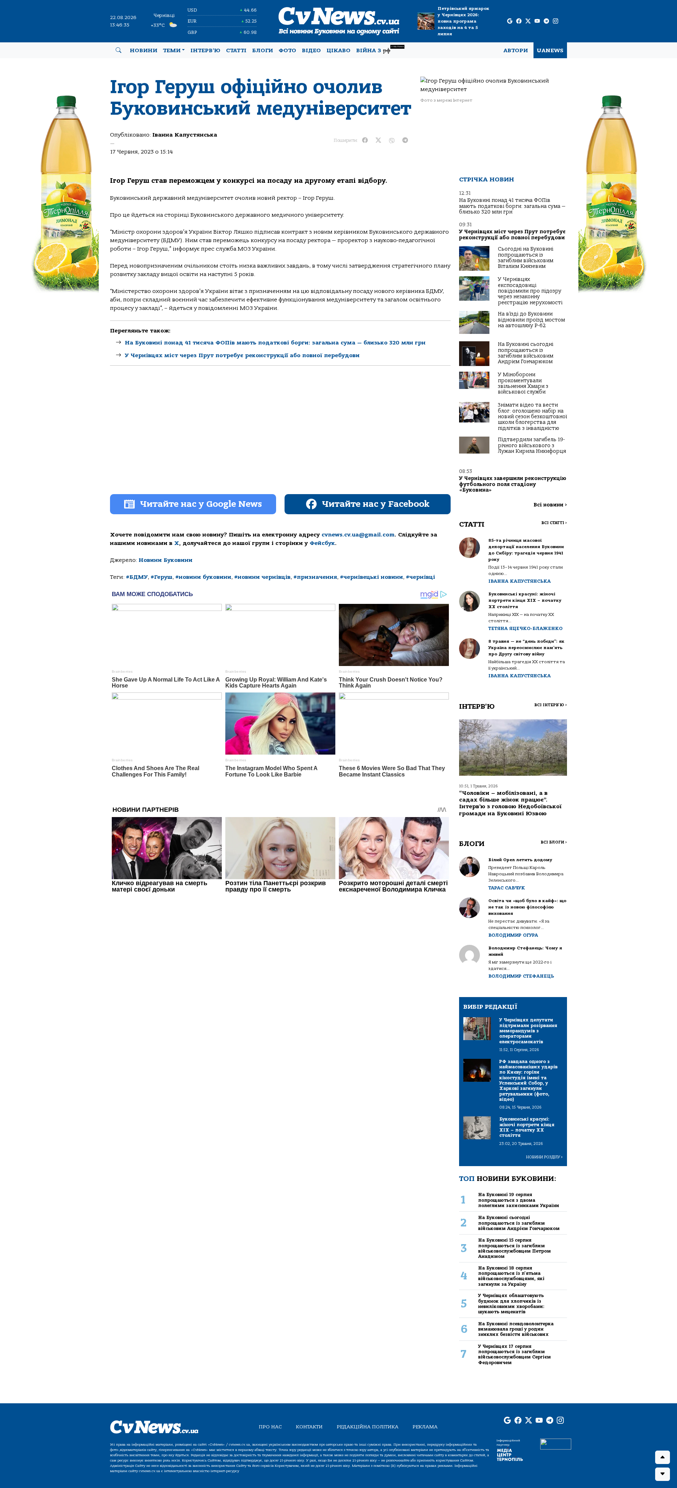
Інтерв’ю (205, 50)
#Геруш (161, 577)
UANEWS (550, 50)
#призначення (315, 577)
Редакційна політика (367, 1427)
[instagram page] (555, 21)
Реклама (425, 1427)
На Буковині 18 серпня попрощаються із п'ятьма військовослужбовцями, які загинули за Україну (511, 1276)
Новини (143, 50)
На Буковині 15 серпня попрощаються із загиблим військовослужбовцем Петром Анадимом (514, 1248)
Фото (287, 50)
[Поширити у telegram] (405, 140)
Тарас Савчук (506, 887)
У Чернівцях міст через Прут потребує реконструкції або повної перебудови (242, 355)
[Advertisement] (280, 436)
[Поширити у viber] (391, 140)
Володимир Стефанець (521, 976)
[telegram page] (546, 21)
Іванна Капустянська (184, 135)
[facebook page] (519, 21)
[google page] (509, 21)
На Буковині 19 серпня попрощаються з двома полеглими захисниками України (518, 1200)
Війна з (380, 50)
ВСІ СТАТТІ (554, 523)
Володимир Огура (513, 935)
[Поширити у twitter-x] (378, 140)
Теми (172, 50)
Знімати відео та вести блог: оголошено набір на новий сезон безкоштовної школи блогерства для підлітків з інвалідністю (532, 416)
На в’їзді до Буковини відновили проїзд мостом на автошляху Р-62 (531, 320)
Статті (236, 50)
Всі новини (550, 505)
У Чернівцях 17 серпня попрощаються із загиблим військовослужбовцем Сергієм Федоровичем (514, 1354)
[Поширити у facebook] (365, 140)
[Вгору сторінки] (662, 1457)
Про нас (270, 1427)
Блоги (262, 50)
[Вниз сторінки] (662, 1474)
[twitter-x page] (528, 21)
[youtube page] (537, 21)
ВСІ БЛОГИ (554, 842)
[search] (118, 50)
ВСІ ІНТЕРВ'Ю (550, 705)
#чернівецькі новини (371, 577)
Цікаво (338, 50)
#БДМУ (137, 577)
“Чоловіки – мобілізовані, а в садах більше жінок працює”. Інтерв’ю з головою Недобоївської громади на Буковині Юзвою (510, 803)
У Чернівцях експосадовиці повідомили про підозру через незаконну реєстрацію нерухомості (530, 291)
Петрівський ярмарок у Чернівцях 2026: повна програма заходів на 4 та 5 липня (463, 21)
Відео (311, 50)
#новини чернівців (262, 577)
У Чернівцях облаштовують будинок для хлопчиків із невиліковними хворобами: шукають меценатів (511, 1303)
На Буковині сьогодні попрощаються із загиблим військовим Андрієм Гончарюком (525, 353)
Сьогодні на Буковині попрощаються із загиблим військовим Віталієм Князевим (525, 257)
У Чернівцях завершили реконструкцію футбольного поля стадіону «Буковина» (512, 484)
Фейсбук (322, 543)
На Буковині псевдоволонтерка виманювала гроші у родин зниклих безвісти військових (516, 1329)
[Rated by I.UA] (555, 1443)
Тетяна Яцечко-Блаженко (525, 628)
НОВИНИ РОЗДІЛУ (544, 1157)
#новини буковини (203, 577)
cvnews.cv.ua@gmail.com (358, 535)
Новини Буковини (166, 560)
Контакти (309, 1427)
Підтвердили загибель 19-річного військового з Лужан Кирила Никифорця (532, 445)
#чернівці (420, 577)
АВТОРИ (516, 50)
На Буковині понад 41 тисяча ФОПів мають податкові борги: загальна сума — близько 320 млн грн (275, 343)
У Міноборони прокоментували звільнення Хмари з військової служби (523, 383)
